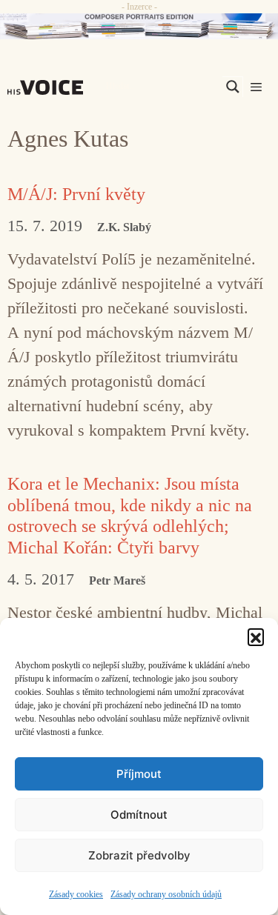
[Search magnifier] (232, 86)
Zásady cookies (76, 894)
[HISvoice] (48, 87)
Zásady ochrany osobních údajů (166, 894)
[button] (255, 636)
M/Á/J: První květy (76, 194)
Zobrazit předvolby (139, 855)
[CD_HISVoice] (139, 26)
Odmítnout (139, 815)
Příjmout (139, 774)
